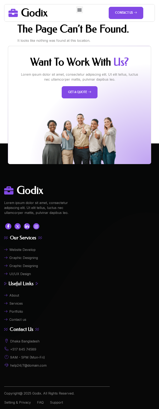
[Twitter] (17, 226)
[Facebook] (8, 226)
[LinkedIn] (27, 226)
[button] (79, 9)
